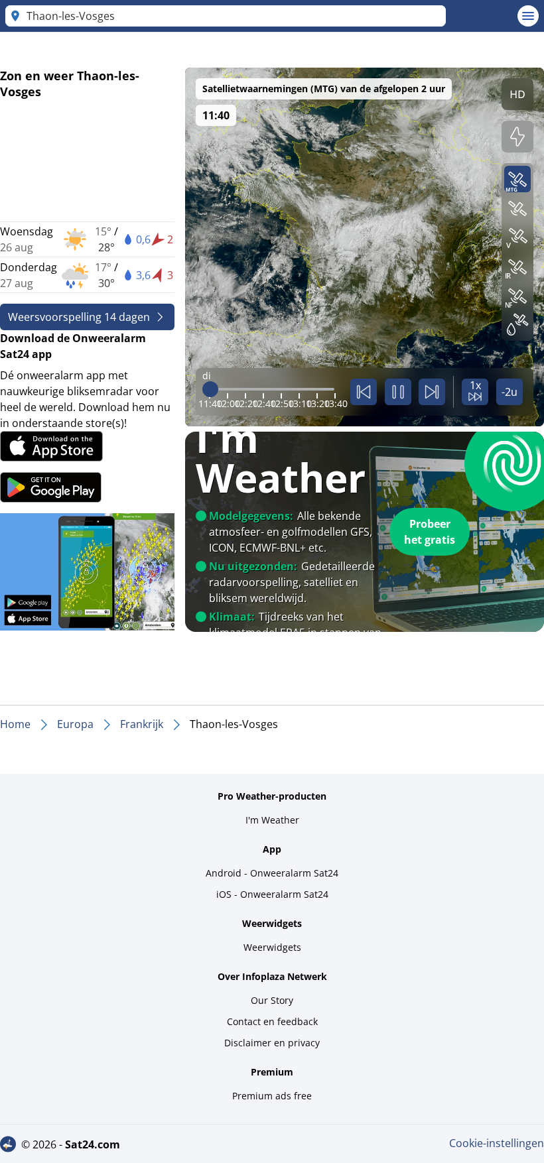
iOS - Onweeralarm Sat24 (272, 894)
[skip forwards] (432, 392)
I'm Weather (272, 820)
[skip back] (363, 392)
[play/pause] (398, 392)
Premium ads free (272, 1095)
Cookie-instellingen (496, 1143)
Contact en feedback (272, 1021)
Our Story (272, 1000)
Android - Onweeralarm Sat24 (272, 873)
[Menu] (528, 16)
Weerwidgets (272, 947)
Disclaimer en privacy (272, 1042)
